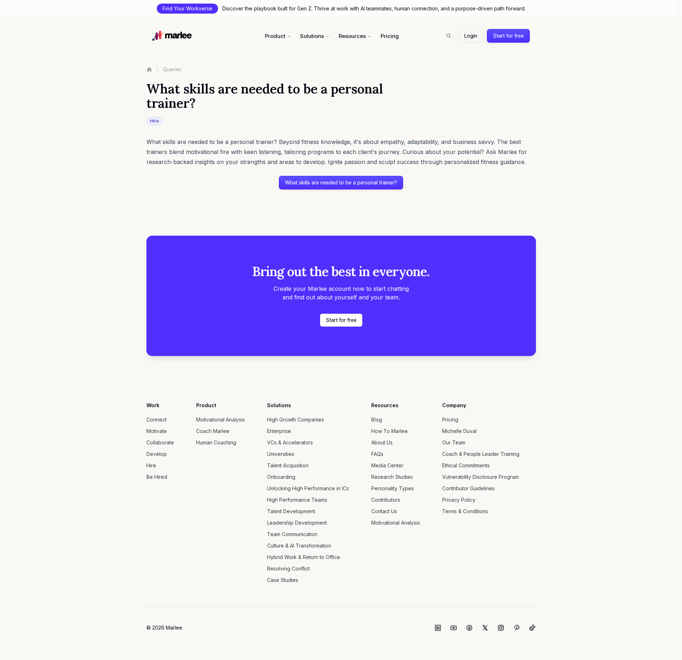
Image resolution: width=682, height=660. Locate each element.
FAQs (377, 454)
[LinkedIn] (437, 627)
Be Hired (156, 477)
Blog (376, 419)
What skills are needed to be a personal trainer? (341, 182)
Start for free (508, 36)
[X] (485, 627)
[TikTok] (532, 627)
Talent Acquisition (288, 465)
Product (275, 36)
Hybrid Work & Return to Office (303, 557)
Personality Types (392, 488)
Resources (352, 36)
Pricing (390, 36)
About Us (382, 442)
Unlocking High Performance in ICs (308, 488)
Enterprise (279, 431)
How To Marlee (389, 431)
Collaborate (160, 442)
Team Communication (292, 534)
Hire (151, 465)
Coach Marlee (212, 431)
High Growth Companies (295, 419)
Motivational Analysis (220, 419)
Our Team (453, 442)
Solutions (312, 36)
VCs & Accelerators (290, 442)
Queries (172, 69)
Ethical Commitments (466, 465)
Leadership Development (297, 523)
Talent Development (291, 511)
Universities (280, 454)
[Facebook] (469, 627)
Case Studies (282, 580)
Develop (156, 454)
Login (470, 36)
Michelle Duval (459, 431)
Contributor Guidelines (468, 488)
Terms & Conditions (465, 511)
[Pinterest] (516, 627)
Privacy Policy (458, 500)
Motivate (156, 431)
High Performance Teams (297, 500)
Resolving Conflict (288, 568)
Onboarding (281, 477)
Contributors (385, 500)
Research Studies (392, 477)
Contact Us (384, 511)
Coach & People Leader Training (480, 454)
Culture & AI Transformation (299, 546)
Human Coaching (216, 442)
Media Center (387, 465)
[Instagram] (500, 627)
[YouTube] (453, 627)
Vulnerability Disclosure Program (480, 477)
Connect (156, 419)
